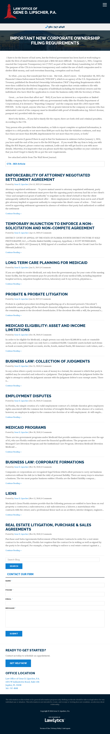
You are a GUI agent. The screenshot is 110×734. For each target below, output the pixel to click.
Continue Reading (13, 214)
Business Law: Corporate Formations (45, 462)
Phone (9, 590)
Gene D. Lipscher (21, 184)
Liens (11, 493)
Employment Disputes (28, 396)
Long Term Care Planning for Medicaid (46, 263)
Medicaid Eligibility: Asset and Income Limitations (45, 327)
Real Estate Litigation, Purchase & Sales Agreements (48, 527)
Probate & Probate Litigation (37, 294)
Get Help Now (18, 663)
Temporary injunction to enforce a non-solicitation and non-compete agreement (50, 226)
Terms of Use (45, 728)
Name (9, 581)
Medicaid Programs (26, 427)
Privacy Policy (56, 728)
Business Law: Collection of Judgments (48, 361)
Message (11, 608)
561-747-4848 (56, 26)
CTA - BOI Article (16, 164)
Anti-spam (66, 728)
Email (9, 599)
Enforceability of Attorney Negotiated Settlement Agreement (48, 177)
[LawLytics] (55, 720)
